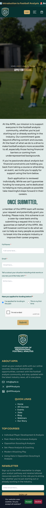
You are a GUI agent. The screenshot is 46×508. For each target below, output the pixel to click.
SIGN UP (23, 495)
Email (4, 259)
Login (27, 12)
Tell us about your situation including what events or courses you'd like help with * (22, 274)
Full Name (6, 244)
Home (20, 404)
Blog (19, 415)
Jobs (19, 412)
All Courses (23, 407)
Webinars (22, 418)
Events (20, 409)
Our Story (22, 421)
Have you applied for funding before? (17, 297)
